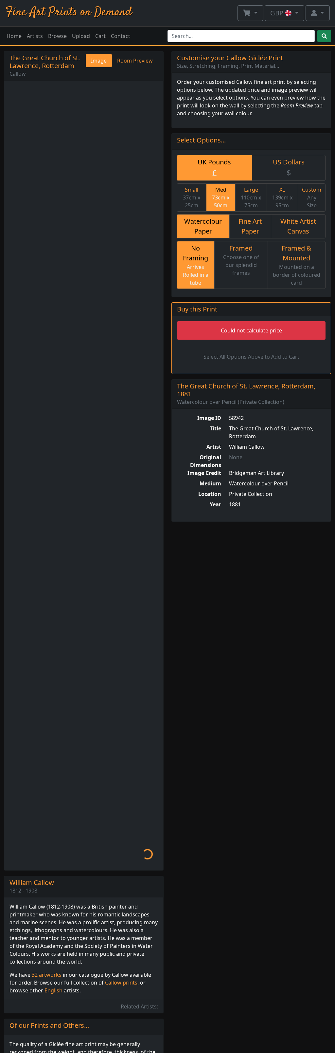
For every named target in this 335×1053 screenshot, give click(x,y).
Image (99, 60)
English (53, 990)
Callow (17, 73)
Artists (35, 36)
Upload (81, 36)
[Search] (324, 36)
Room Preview (135, 60)
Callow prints (121, 982)
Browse (57, 36)
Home (14, 36)
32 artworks (47, 974)
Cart (100, 36)
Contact (120, 36)
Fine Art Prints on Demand (68, 12)
